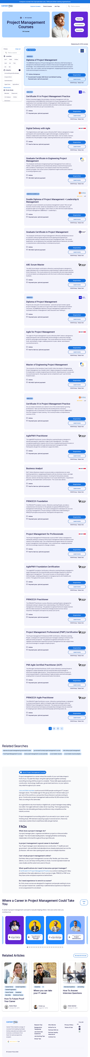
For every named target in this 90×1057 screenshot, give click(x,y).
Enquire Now (77, 75)
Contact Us (51, 1037)
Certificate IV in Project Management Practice (35, 871)
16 (60, 947)
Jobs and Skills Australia (26, 790)
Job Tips (57, 6)
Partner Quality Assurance (53, 1033)
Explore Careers (35, 6)
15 (58, 947)
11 (49, 947)
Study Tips (37, 1039)
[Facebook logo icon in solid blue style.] (79, 1027)
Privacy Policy (69, 1025)
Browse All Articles (80, 955)
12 (51, 947)
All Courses (28, 17)
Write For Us (52, 1027)
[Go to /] (21, 18)
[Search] (69, 6)
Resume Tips (38, 1025)
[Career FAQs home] (7, 6)
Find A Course (47, 6)
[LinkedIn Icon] (79, 1031)
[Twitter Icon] (79, 1029)
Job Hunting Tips (39, 1036)
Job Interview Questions (38, 1032)
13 (54, 947)
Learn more (79, 79)
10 (47, 947)
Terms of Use (69, 1027)
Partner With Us (53, 1030)
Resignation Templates (38, 1028)
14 (56, 947)
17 (62, 947)
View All (84, 902)
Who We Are (52, 1025)
